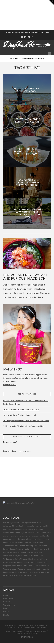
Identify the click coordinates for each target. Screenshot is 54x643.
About (6, 595)
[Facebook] (22, 37)
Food (5, 608)
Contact (6, 601)
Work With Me (9, 605)
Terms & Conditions (28, 627)
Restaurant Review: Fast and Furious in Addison (25, 276)
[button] (49, 53)
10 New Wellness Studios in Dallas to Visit (20, 415)
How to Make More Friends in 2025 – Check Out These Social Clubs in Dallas (25, 402)
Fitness (6, 611)
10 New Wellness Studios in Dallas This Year (21, 409)
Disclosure (41, 627)
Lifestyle (6, 615)
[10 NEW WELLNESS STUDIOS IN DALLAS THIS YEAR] (0, 15)
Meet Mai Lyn (8, 598)
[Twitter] (25, 37)
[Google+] (29, 37)
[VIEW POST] (27, 253)
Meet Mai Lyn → (9, 384)
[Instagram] (32, 37)
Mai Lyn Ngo (12, 369)
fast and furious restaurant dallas (32, 58)
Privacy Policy (13, 627)
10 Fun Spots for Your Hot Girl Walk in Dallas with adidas (26, 420)
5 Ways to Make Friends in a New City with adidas (23, 426)
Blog (16, 58)
